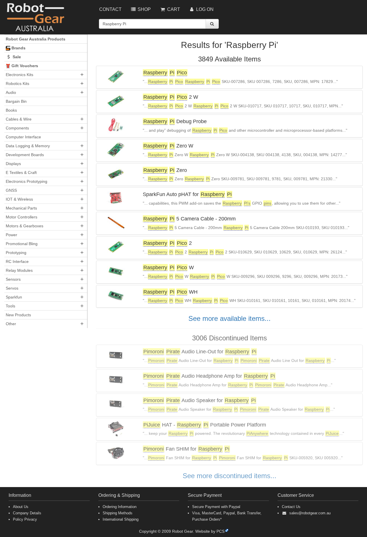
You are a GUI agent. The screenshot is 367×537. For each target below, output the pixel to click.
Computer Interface (23, 137)
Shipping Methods (117, 513)
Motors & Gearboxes (24, 226)
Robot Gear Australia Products (35, 39)
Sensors (13, 279)
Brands (18, 48)
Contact (110, 9)
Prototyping (16, 252)
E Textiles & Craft (21, 172)
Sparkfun (14, 297)
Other (11, 323)
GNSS (11, 190)
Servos (12, 288)
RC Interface (17, 261)
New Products (18, 315)
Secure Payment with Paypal (216, 507)
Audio (11, 92)
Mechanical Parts (21, 208)
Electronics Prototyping (26, 181)
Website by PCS (210, 531)
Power (11, 234)
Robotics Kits (17, 83)
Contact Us (291, 507)
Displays (13, 163)
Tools (10, 306)
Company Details (27, 513)
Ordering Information (119, 507)
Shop (143, 9)
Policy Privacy (25, 519)
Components (17, 128)
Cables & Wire (19, 119)
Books (11, 110)
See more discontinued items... (229, 476)
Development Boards (25, 154)
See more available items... (229, 318)
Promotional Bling (22, 243)
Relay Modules (19, 270)
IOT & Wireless (19, 199)
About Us (20, 507)
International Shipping (120, 519)
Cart (173, 9)
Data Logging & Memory (28, 146)
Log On (204, 9)
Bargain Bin (16, 101)
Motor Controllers (21, 217)
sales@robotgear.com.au (310, 513)
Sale (16, 57)
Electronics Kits (19, 74)
